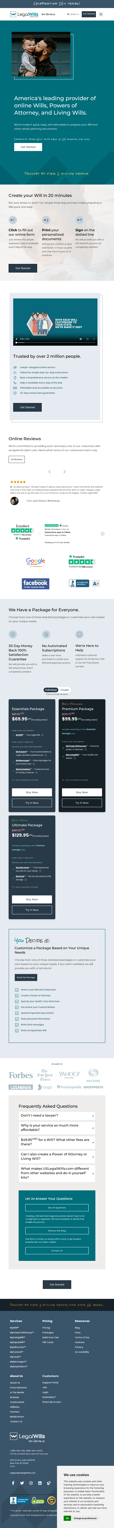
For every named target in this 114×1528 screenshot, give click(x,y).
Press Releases (18, 1388)
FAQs (78, 1333)
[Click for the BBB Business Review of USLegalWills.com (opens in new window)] (84, 583)
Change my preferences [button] (85, 1518)
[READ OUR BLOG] (49, 1483)
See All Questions (57, 1207)
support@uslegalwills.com (23, 1473)
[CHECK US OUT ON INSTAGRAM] (31, 1483)
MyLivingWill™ (17, 1337)
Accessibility (82, 1352)
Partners (14, 1412)
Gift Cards (48, 1342)
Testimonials (17, 1402)
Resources (82, 1321)
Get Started (89, 13)
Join (44, 1387)
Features (80, 1342)
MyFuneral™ (16, 1352)
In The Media (17, 1392)
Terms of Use (82, 1337)
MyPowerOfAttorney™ (22, 1333)
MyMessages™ (18, 1362)
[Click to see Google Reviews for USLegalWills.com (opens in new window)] (35, 563)
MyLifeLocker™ (18, 1347)
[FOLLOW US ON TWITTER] (22, 1483)
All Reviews (17, 459)
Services (16, 1321)
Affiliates (15, 1407)
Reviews (14, 1397)
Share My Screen (51, 1402)
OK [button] (67, 1518)
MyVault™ (15, 1357)
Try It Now (32, 802)
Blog (77, 1328)
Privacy (79, 1347)
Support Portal (50, 1383)
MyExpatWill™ (17, 1342)
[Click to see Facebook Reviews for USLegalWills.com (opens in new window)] (35, 584)
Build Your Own (50, 1337)
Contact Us (57, 1250)
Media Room (17, 1417)
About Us (16, 1376)
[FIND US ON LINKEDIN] (40, 1483)
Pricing (47, 1321)
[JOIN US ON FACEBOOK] (13, 1483)
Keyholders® (49, 1397)
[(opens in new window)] (38, 1500)
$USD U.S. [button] (74, 14)
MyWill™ (14, 1328)
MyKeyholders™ (18, 1366)
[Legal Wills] (33, 14)
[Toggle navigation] (101, 14)
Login (45, 1392)
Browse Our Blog (57, 1230)
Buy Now (32, 792)
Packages (48, 1333)
